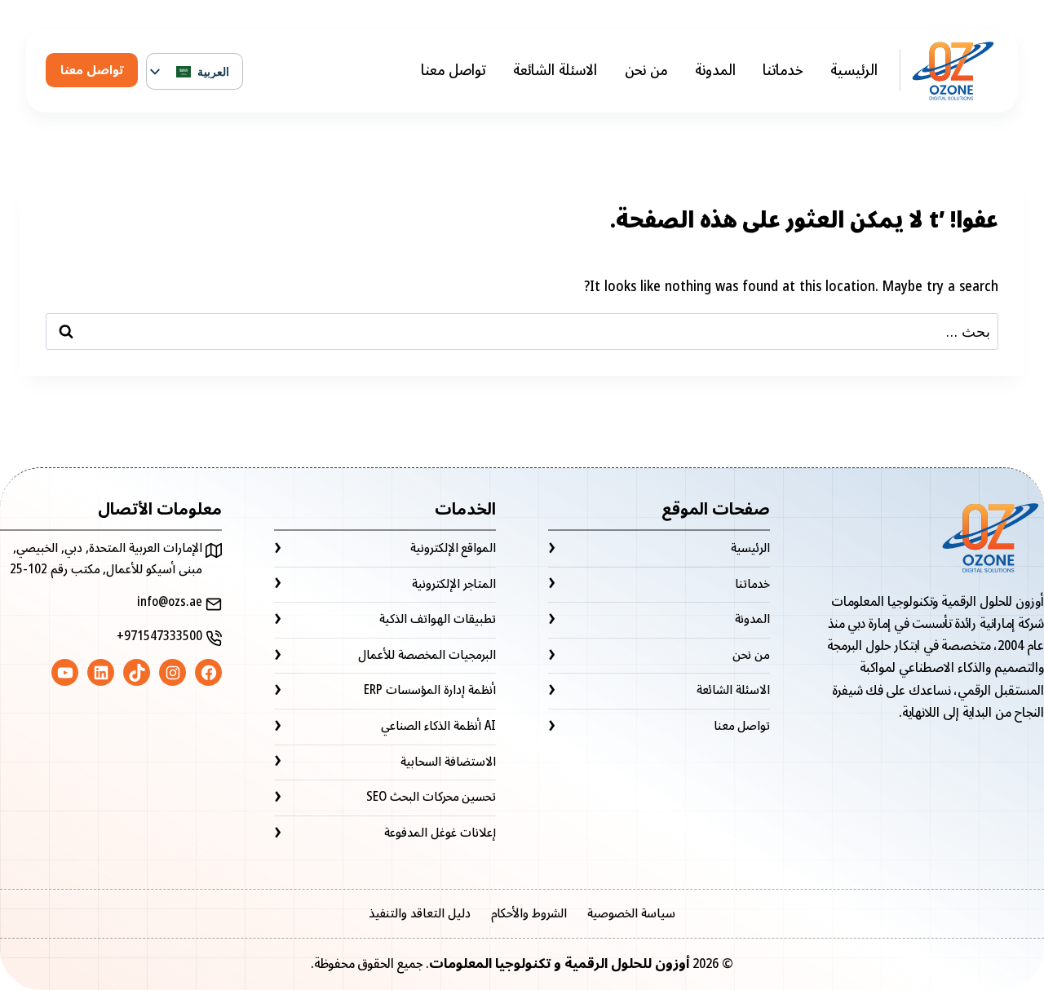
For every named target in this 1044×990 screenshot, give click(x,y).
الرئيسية (854, 70)
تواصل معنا (453, 70)
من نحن (646, 70)
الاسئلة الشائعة (555, 70)
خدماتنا (783, 70)
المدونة (715, 70)
